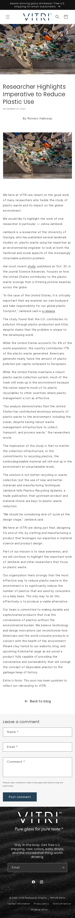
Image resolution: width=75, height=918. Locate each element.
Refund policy (58, 898)
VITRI (21, 898)
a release (48, 311)
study (32, 266)
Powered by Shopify (36, 898)
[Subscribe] (63, 867)
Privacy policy (41, 904)
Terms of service (62, 904)
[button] (7, 17)
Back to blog (40, 701)
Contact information (19, 904)
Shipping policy (39, 909)
